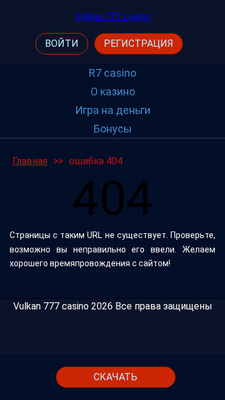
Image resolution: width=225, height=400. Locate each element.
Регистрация (138, 43)
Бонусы (113, 128)
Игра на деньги (113, 110)
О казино (113, 91)
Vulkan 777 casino (113, 16)
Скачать (115, 377)
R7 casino (112, 73)
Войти (62, 43)
